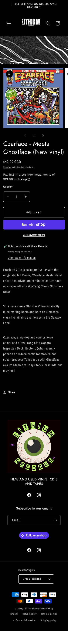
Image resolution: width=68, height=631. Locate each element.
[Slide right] (43, 135)
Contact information (26, 620)
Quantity (8, 187)
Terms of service (49, 613)
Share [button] (11, 392)
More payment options (34, 235)
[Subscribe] (55, 520)
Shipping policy (48, 620)
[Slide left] (25, 135)
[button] (9, 23)
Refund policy (29, 613)
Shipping (7, 167)
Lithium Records (32, 608)
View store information (22, 258)
